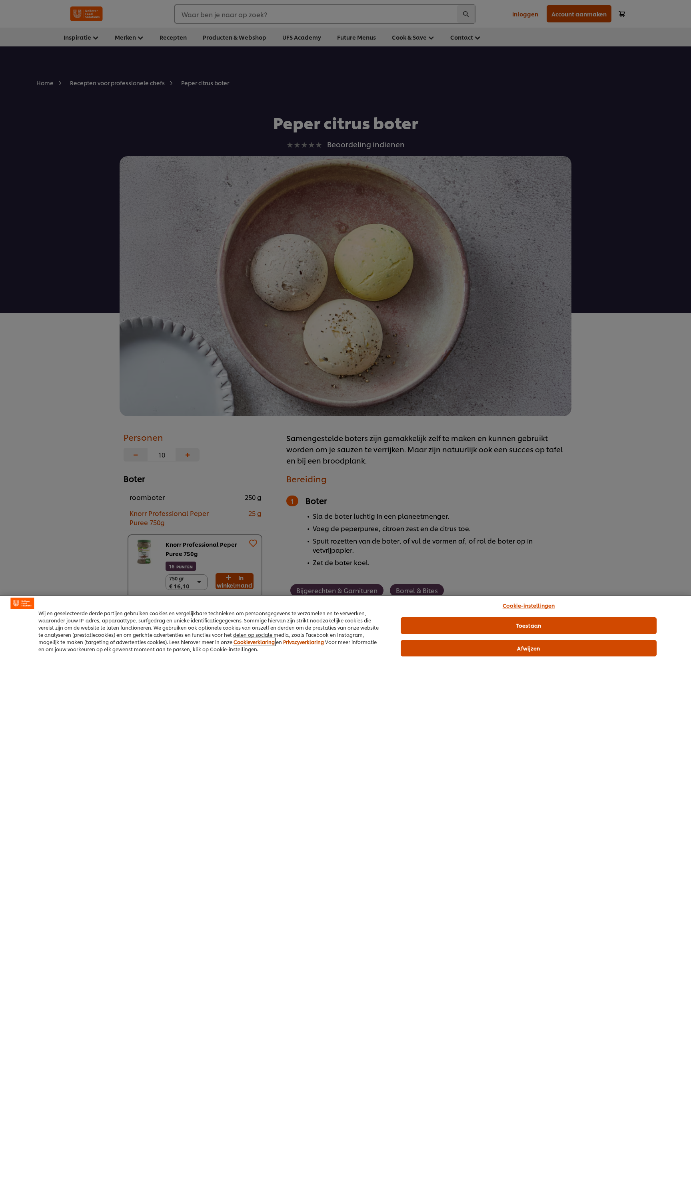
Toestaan (528, 625)
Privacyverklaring (303, 641)
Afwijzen (528, 648)
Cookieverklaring (254, 641)
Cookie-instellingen (529, 605)
